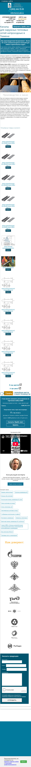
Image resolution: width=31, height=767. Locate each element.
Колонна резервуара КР (21, 492)
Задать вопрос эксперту (15, 484)
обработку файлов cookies (11, 761)
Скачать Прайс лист (15, 422)
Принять (23, 761)
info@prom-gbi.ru (17, 13)
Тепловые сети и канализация (9, 535)
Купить (8, 146)
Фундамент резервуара (7, 517)
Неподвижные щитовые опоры (9, 510)
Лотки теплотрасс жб (6, 506)
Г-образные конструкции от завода (10, 514)
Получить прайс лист (21, 26)
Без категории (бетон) (7, 531)
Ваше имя (5, 659)
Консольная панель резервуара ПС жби (11, 499)
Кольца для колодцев (6, 496)
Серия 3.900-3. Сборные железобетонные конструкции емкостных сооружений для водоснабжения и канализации (12, 527)
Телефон (4, 669)
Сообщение (5, 672)
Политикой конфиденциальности (10, 763)
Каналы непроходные (7, 492)
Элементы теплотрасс (21, 517)
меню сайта (7, 1)
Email (4, 665)
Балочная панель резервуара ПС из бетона (12, 521)
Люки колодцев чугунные (8, 503)
